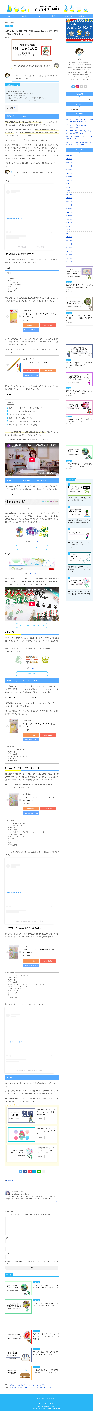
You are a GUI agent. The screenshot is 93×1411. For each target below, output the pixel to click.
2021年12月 (69, 226)
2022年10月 (69, 191)
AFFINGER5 (56, 1408)
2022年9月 (69, 194)
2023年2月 (69, 176)
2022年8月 (69, 198)
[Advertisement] (32, 1322)
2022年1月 (69, 223)
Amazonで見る (31, 325)
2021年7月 (69, 244)
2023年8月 (69, 159)
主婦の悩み (25, 16)
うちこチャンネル (34, 574)
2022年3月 (69, 215)
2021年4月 (69, 251)
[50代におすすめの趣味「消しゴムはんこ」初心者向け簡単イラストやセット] (34, 1171)
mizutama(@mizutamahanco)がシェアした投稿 (29, 921)
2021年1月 (69, 262)
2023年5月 (69, 169)
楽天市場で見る (48, 325)
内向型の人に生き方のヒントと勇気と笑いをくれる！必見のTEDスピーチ (79, 126)
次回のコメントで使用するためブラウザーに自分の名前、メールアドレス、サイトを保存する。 (31, 1262)
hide (14, 108)
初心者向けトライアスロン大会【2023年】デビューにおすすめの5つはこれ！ (79, 569)
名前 (7, 1238)
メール (7, 1246)
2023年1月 (69, 180)
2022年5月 (69, 208)
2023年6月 (69, 166)
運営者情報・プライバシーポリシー (51, 1398)
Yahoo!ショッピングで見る (31, 330)
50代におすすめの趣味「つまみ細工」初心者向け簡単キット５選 (79, 138)
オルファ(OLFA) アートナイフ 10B (35, 362)
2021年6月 (69, 247)
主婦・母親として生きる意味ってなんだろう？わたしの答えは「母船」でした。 (79, 132)
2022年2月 (69, 219)
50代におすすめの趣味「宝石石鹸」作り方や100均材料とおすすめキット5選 (78, 143)
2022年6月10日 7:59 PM (18, 1191)
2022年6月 (69, 205)
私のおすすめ (68, 16)
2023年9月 (69, 155)
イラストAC (34, 668)
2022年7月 (69, 201)
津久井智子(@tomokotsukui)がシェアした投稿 (29, 1070)
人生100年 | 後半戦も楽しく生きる (46, 1406)
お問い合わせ (82, 16)
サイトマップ (10, 16)
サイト (7, 1253)
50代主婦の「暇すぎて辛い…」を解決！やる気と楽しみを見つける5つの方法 (79, 544)
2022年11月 (69, 187)
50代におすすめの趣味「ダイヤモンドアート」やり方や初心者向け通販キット (79, 593)
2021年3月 (69, 254)
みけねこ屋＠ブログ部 (8, 1198)
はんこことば (34, 508)
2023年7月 (69, 162)
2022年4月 (69, 212)
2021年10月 (69, 233)
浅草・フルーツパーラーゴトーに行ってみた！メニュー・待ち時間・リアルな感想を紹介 (46, 1336)
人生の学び (54, 16)
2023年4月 (69, 173)
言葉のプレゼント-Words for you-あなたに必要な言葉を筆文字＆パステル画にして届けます (79, 287)
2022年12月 (69, 184)
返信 (56, 1201)
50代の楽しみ (39, 16)
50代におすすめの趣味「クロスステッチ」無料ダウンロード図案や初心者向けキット (79, 120)
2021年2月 (69, 258)
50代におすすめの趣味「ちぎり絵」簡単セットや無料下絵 (27, 1385)
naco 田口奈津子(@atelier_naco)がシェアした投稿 (29, 247)
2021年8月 (69, 240)
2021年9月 (69, 237)
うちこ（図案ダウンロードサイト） (31, 625)
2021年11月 (69, 230)
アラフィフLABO (46, 1403)
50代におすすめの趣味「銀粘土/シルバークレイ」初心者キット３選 (30, 1387)
